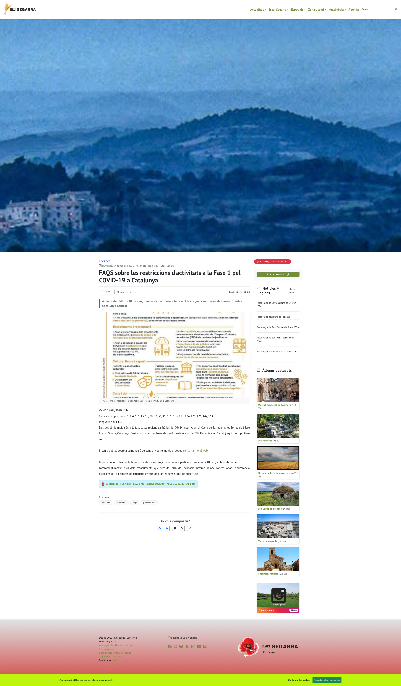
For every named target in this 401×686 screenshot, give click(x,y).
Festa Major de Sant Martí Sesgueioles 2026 (275, 339)
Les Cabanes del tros (274, 508)
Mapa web (104, 656)
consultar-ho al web (195, 450)
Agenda (354, 9)
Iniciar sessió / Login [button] (279, 274)
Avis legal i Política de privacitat (116, 645)
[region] (200, 680)
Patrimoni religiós (272, 573)
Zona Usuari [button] (316, 9)
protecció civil (149, 502)
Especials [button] (297, 9)
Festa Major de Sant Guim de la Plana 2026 (278, 327)
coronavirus (121, 502)
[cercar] (396, 9)
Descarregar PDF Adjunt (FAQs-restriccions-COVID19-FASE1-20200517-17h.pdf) (150, 483)
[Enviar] (189, 528)
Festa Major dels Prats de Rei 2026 (273, 316)
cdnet (114, 660)
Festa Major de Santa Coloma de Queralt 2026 (276, 304)
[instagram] (193, 646)
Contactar (117, 656)
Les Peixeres (268, 440)
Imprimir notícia (127, 292)
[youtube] (199, 646)
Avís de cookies (107, 648)
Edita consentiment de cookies (115, 652)
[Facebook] (159, 528)
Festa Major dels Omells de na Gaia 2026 (277, 351)
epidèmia (106, 502)
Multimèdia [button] (336, 9)
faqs (135, 502)
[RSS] (204, 646)
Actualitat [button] (257, 9)
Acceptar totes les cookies (327, 680)
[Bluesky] (167, 528)
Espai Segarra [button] (277, 9)
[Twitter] (182, 528)
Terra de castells (272, 541)
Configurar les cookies (299, 680)
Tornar (107, 291)
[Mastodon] (174, 528)
